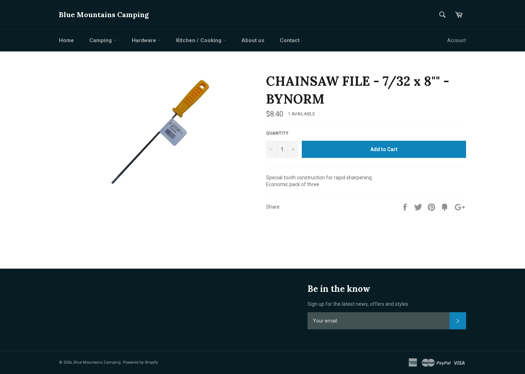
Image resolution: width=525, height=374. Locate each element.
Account (456, 40)
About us (252, 40)
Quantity (277, 133)
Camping (101, 40)
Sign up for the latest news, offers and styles (358, 304)
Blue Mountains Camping (104, 14)
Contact (290, 40)
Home (66, 40)
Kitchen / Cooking (199, 40)
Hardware (145, 40)
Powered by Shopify (140, 362)
